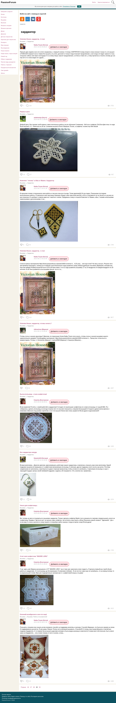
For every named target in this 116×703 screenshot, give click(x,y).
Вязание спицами (6, 25)
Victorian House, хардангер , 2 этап (32, 39)
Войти (94, 2)
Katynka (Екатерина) (41, 400)
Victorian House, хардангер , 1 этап (32, 251)
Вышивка (3, 20)
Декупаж (3, 34)
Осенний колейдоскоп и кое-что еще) (33, 614)
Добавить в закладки (58, 47)
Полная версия (6, 694)
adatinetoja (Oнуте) (40, 117)
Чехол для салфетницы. (28, 505)
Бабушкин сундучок (6, 11)
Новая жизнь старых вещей (9, 53)
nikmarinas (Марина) (41, 329)
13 (24, 608)
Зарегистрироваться (104, 2)
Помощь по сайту (25, 696)
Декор (2, 31)
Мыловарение (5, 48)
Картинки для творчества (8, 39)
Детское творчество (7, 36)
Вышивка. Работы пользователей (37, 616)
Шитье (3, 73)
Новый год (4, 56)
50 (40, 687)
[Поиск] (113, 2)
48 (34, 687)
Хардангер (30, 41)
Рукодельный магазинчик (8, 67)
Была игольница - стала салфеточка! (33, 394)
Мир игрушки (5, 45)
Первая (23, 687)
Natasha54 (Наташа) (41, 458)
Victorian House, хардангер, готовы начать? (36, 323)
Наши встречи (5, 50)
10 (24, 174)
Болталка (3, 17)
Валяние (3, 22)
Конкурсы (4, 42)
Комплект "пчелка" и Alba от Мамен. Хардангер (37, 180)
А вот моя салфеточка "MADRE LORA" (34, 556)
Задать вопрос (15, 696)
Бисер (3, 14)
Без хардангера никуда (28, 452)
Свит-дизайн (4, 70)
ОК (79, 6)
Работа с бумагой (6, 64)
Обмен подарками (6, 59)
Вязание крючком (6, 28)
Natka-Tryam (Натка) (41, 45)
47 (31, 687)
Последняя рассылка (37, 696)
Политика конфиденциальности (11, 698)
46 (28, 687)
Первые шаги (25, 111)
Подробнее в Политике (69, 6)
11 (24, 499)
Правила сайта (6, 696)
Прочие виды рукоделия (8, 62)
